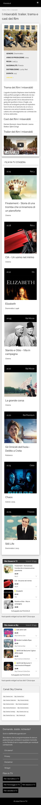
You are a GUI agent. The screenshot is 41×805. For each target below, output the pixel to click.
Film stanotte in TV (10, 791)
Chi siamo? (8, 750)
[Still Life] (20, 528)
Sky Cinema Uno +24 (22, 711)
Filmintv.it (7, 3)
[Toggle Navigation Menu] (37, 2)
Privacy (7, 756)
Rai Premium (28, 415)
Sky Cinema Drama (23, 708)
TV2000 (30, 512)
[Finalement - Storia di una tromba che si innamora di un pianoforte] (20, 187)
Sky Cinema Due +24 (9, 715)
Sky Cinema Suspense (22, 704)
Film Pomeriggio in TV (12, 785)
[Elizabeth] (20, 288)
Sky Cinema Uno (8, 696)
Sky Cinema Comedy (9, 711)
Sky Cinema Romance (9, 708)
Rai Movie (29, 318)
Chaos (9, 497)
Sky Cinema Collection (9, 700)
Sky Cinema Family (23, 700)
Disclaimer (8, 762)
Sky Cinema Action (8, 704)
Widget (7, 768)
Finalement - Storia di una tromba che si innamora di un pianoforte (20, 207)
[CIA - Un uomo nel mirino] (20, 241)
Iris (33, 272)
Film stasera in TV (28, 785)
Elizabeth (10, 303)
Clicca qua (31, 617)
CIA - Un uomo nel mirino (19, 257)
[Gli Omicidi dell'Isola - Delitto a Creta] (20, 431)
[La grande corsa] (20, 384)
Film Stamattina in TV (11, 779)
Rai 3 (32, 171)
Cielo (32, 465)
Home (4, 10)
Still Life (9, 543)
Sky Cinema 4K (21, 715)
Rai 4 (32, 225)
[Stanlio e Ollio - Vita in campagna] (20, 334)
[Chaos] (20, 481)
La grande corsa (14, 400)
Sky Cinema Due (19, 696)
